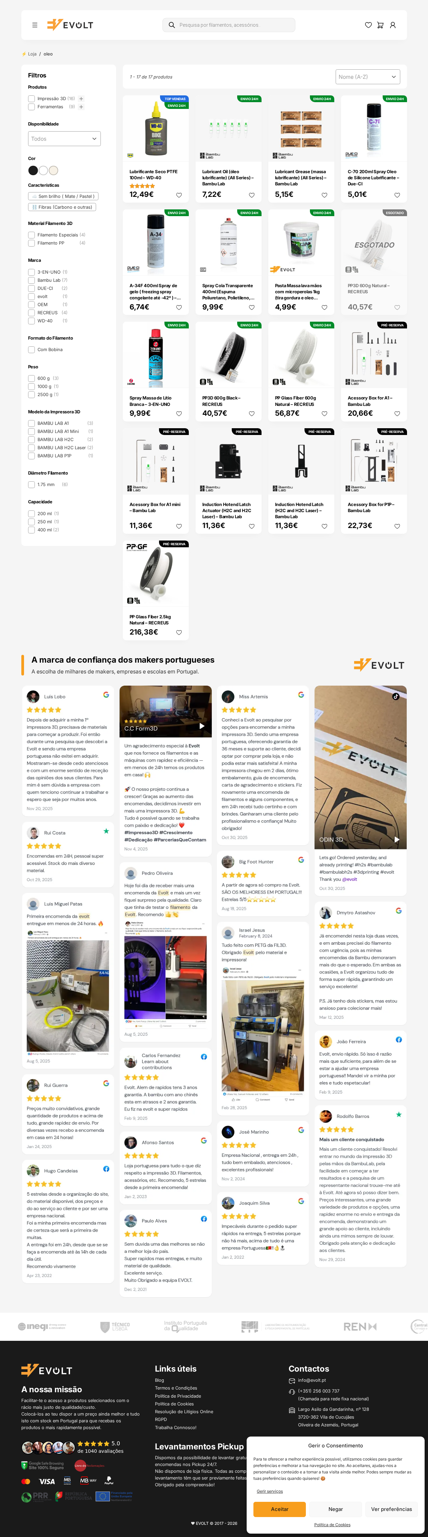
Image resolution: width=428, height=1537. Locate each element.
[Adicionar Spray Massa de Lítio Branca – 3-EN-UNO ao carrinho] (179, 378)
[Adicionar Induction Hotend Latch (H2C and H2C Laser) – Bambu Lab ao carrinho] (324, 484)
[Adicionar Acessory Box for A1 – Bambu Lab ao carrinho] (397, 378)
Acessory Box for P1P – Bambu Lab (371, 507)
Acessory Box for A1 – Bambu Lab (370, 401)
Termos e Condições (176, 1388)
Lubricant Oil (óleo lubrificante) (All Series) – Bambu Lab (228, 177)
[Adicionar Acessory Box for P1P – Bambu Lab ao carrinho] (397, 484)
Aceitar (280, 1509)
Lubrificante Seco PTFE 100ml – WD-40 (154, 174)
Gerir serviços (270, 1491)
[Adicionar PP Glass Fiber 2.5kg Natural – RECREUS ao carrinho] (179, 597)
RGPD (161, 1419)
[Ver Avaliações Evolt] (214, 993)
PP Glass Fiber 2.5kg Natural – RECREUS (150, 619)
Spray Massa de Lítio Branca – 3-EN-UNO (151, 401)
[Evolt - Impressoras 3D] (70, 25)
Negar (336, 1509)
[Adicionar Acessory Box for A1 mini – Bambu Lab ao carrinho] (179, 484)
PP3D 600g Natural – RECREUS (369, 288)
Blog (159, 1380)
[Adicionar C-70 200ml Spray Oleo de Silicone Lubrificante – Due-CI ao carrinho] (397, 152)
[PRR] (77, 1496)
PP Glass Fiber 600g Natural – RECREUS (295, 401)
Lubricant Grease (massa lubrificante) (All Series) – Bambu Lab (300, 177)
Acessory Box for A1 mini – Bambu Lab (155, 507)
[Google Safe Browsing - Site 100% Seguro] (42, 1465)
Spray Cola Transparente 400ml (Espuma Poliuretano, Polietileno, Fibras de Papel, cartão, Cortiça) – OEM (227, 298)
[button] (56, 98)
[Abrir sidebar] (34, 25)
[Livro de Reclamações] (89, 1465)
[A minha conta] (393, 25)
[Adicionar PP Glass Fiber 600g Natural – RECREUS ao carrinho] (324, 378)
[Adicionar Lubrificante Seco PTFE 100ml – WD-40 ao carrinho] (179, 152)
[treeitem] (56, 98)
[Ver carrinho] (380, 25)
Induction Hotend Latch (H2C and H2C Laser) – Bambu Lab (299, 510)
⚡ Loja (29, 53)
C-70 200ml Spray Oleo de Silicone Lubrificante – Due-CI (373, 177)
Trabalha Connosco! (176, 1427)
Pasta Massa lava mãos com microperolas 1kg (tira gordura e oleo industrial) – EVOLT (298, 294)
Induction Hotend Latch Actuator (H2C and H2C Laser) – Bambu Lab (226, 510)
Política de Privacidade (178, 1396)
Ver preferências (391, 1509)
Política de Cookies (332, 1524)
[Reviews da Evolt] (77, 1447)
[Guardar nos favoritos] (179, 195)
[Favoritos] (368, 25)
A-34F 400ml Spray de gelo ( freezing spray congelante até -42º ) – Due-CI (153, 294)
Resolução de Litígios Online (184, 1411)
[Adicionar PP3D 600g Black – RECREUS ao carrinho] (252, 378)
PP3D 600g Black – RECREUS (221, 401)
